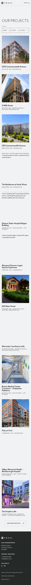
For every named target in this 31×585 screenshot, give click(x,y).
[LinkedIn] (1, 565)
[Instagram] (4, 565)
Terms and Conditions (7, 576)
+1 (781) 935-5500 (6, 557)
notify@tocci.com (6, 559)
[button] (15, 523)
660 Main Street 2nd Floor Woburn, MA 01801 (6, 547)
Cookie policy (5, 579)
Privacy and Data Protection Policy (12, 572)
